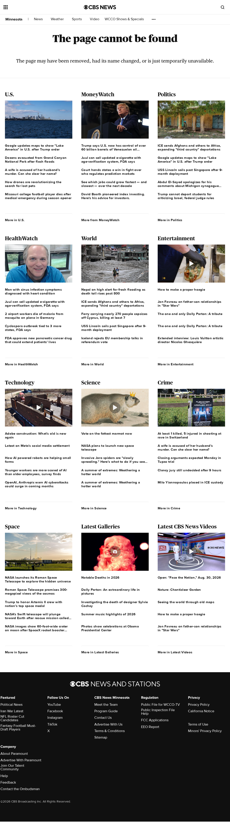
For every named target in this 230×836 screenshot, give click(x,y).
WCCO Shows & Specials (125, 19)
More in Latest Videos (175, 652)
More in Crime (169, 508)
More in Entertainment (175, 364)
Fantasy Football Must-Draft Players (18, 727)
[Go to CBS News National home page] (100, 7)
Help (4, 776)
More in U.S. (15, 220)
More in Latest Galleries (100, 652)
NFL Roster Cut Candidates (12, 718)
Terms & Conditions (109, 731)
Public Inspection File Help (158, 711)
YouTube (54, 704)
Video (94, 19)
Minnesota (13, 19)
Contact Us (103, 717)
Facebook (55, 711)
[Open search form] (223, 7)
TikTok (52, 724)
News (39, 19)
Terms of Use (198, 724)
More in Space (16, 652)
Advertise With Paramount (20, 760)
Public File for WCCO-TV (160, 704)
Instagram (55, 717)
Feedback (8, 782)
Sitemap (100, 737)
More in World (92, 364)
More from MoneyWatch (100, 220)
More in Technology (21, 508)
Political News (11, 704)
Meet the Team (106, 704)
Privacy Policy (199, 704)
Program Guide (106, 711)
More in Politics (170, 220)
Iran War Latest (11, 711)
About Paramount (14, 753)
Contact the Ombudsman (20, 789)
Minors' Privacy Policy (205, 731)
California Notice (201, 711)
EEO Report (150, 727)
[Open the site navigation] (36, 7)
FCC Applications (154, 720)
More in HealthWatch (21, 364)
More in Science (94, 508)
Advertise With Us (108, 724)
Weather (58, 19)
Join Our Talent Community (12, 767)
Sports (77, 19)
